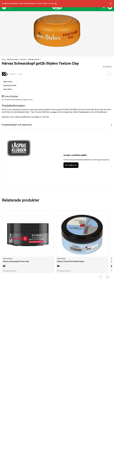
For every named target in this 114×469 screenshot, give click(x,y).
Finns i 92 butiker (11, 96)
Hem (3, 59)
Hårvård (23, 59)
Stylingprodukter (33, 59)
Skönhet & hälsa (12, 59)
